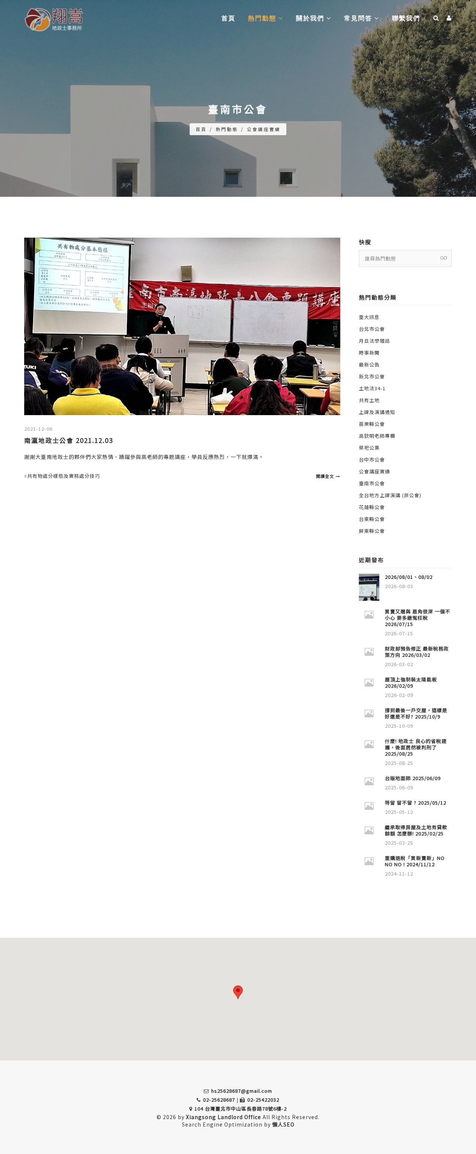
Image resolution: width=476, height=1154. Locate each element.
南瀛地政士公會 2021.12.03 (68, 440)
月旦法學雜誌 (374, 340)
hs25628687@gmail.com (241, 1090)
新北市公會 (372, 376)
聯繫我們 (406, 18)
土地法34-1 (372, 388)
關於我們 (311, 18)
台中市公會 (372, 459)
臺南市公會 (372, 483)
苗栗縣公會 (372, 423)
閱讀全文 (325, 476)
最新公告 (369, 364)
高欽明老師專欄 (377, 435)
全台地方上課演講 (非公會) (390, 495)
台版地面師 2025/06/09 (413, 778)
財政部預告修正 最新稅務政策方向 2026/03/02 (417, 651)
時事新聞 (369, 352)
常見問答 (359, 18)
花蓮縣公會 (372, 507)
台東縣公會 (372, 518)
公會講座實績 (263, 129)
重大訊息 (369, 316)
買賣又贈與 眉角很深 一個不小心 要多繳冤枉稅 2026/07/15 (417, 617)
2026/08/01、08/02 (408, 577)
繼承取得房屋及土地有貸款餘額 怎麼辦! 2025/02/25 (416, 830)
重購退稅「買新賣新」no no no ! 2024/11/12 (415, 861)
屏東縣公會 (372, 530)
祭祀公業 (369, 447)
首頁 (228, 18)
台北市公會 (372, 328)
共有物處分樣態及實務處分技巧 (63, 475)
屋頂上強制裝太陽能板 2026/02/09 (411, 682)
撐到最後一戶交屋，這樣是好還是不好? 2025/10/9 (416, 713)
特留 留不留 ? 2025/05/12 (415, 802)
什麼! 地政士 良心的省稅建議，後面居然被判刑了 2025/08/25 (416, 747)
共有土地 (369, 400)
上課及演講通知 (377, 411)
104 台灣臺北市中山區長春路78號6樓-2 (240, 1108)
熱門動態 (263, 18)
